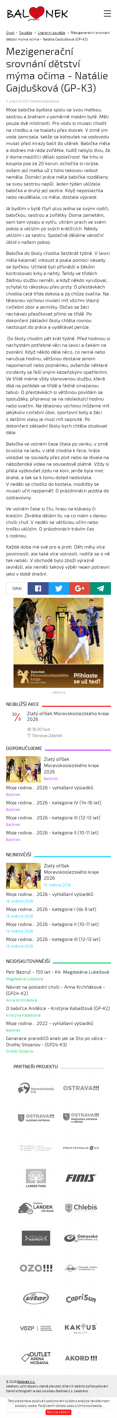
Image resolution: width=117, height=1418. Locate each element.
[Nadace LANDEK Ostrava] (36, 1208)
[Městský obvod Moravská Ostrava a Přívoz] (81, 1118)
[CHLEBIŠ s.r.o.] (81, 1208)
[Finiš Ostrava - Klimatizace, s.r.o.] (81, 1178)
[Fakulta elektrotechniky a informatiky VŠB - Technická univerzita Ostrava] (36, 1148)
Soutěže (25, 33)
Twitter (59, 588)
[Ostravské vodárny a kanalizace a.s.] (81, 1268)
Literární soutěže (51, 33)
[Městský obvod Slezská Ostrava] (36, 1118)
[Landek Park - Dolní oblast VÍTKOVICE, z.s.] (36, 1178)
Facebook (38, 588)
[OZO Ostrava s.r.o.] (36, 1268)
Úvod (10, 33)
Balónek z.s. (23, 13)
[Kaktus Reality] (81, 1328)
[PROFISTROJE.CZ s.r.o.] (81, 1148)
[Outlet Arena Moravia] (36, 1358)
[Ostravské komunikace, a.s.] (81, 1238)
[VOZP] (36, 1328)
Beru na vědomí (58, 1412)
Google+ (79, 588)
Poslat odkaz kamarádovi (100, 588)
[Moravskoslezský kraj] (36, 1088)
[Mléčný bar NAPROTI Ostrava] (36, 1238)
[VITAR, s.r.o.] (36, 1298)
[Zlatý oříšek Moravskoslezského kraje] (58, 643)
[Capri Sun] (81, 1298)
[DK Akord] (81, 1358)
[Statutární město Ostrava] (81, 1088)
